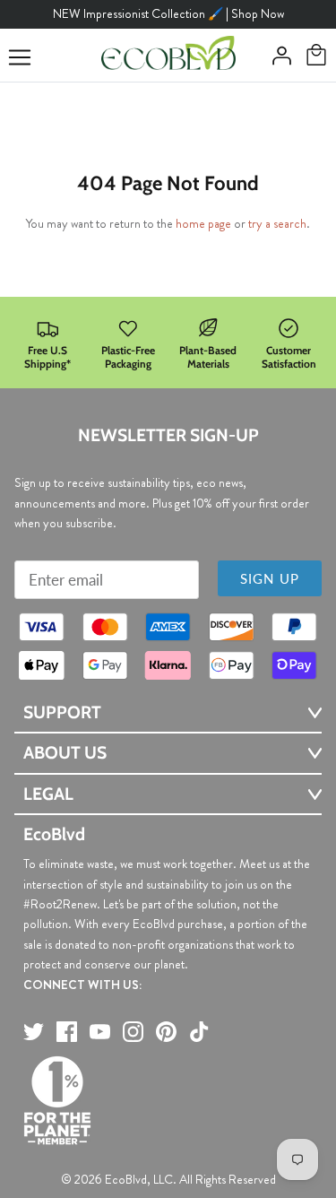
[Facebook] (66, 1031)
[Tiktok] (199, 1031)
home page (203, 223)
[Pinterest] (166, 1031)
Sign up (269, 578)
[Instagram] (133, 1031)
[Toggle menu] (19, 57)
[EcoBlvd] (168, 55)
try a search (277, 223)
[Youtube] (100, 1031)
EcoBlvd (126, 1179)
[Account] (277, 55)
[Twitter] (33, 1031)
